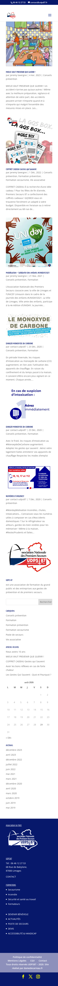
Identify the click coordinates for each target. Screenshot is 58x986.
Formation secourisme (17, 179)
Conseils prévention (16, 279)
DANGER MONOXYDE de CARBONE (19, 343)
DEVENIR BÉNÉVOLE (18, 914)
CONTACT (11, 876)
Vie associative (37, 179)
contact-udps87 (18, 346)
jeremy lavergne (18, 75)
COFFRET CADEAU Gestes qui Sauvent (21, 169)
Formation (33, 279)
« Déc (8, 737)
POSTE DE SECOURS (18, 923)
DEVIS (11, 928)
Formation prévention (29, 176)
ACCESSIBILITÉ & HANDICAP (22, 933)
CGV (32, 960)
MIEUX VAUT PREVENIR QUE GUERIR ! (20, 72)
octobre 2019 (12, 797)
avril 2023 (11, 754)
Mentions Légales (17, 960)
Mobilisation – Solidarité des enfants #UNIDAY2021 (27, 273)
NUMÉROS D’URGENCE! (15, 496)
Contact (43, 960)
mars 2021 (11, 778)
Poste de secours (14, 634)
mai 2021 (10, 773)
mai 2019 (10, 807)
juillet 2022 (11, 764)
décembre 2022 (14, 759)
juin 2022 (10, 769)
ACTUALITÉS (14, 918)
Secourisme (14, 889)
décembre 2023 (14, 749)
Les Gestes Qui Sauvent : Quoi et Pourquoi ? (28, 674)
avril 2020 (11, 788)
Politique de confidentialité (27, 956)
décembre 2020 (14, 783)
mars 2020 (11, 793)
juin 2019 (10, 802)
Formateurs (14, 903)
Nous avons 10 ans (15, 651)
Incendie (12, 894)
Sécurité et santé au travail (22, 899)
